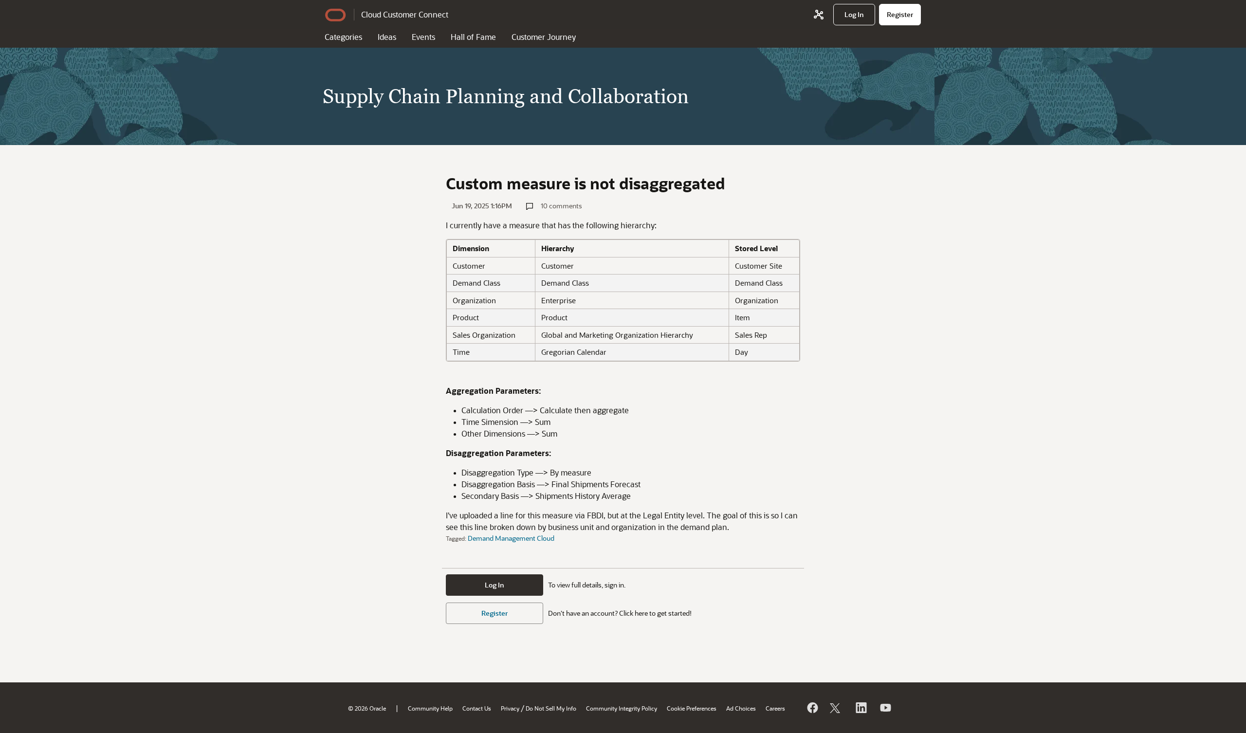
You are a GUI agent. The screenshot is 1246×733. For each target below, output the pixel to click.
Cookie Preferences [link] (691, 708)
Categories (343, 37)
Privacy (510, 708)
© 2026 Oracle (367, 708)
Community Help (430, 708)
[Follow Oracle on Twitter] (836, 708)
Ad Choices (741, 708)
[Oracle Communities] (819, 14)
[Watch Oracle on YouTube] (885, 708)
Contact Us (476, 708)
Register (494, 613)
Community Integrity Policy (621, 708)
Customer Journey (544, 37)
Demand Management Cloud (511, 538)
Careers (775, 708)
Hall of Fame (473, 37)
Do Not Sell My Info (551, 708)
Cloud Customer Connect (404, 14)
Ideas (387, 37)
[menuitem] (854, 14)
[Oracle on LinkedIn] (860, 708)
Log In (494, 584)
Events (423, 37)
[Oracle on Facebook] (812, 708)
